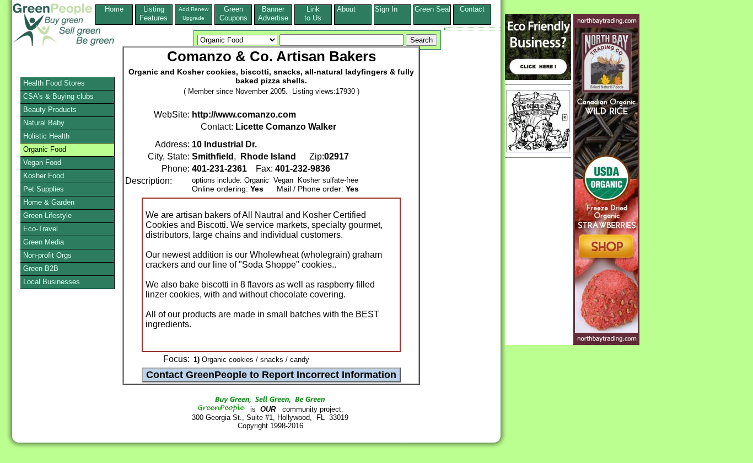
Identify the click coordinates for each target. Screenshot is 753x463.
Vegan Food (42, 162)
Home (114, 9)
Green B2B (40, 268)
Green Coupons (233, 13)
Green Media (43, 242)
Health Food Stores (54, 83)
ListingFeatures (153, 13)
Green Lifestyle (47, 215)
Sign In (393, 9)
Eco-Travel (40, 229)
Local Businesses (51, 282)
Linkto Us (312, 13)
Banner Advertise (273, 13)
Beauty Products (50, 109)
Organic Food (44, 149)
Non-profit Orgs (47, 255)
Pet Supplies (43, 189)
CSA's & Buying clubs (58, 96)
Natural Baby (43, 123)
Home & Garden (48, 202)
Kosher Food (43, 176)
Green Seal (432, 9)
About (353, 9)
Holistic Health (46, 136)
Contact (472, 13)
